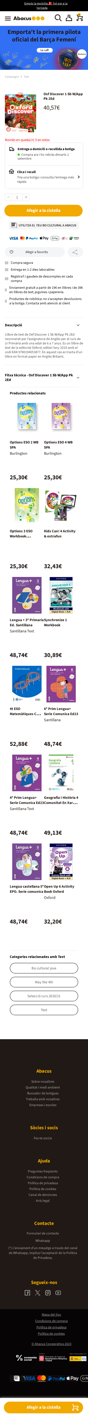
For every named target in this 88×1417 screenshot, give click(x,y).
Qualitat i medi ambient (43, 1087)
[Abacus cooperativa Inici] (30, 20)
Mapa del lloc (51, 1314)
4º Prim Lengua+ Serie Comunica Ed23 (27, 800)
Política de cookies (42, 1189)
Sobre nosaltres (42, 1081)
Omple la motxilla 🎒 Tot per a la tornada (45, 5)
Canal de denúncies (43, 1194)
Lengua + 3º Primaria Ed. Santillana (27, 622)
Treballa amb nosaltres (43, 1099)
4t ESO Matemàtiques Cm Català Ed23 (25, 714)
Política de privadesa (43, 1183)
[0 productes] (79, 20)
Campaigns (12, 77)
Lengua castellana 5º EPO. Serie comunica (27, 889)
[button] (69, 18)
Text (26, 77)
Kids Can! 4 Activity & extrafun (60, 534)
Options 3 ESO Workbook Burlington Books (24, 536)
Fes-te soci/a (43, 1138)
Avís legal (43, 1200)
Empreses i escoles (42, 1105)
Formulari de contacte (43, 1233)
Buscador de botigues (43, 1093)
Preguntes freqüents (43, 1171)
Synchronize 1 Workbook (55, 622)
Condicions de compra (43, 1177)
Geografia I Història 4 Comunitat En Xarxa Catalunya (61, 803)
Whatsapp (42, 1240)
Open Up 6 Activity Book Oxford (59, 889)
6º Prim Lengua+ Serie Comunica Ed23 (61, 711)
